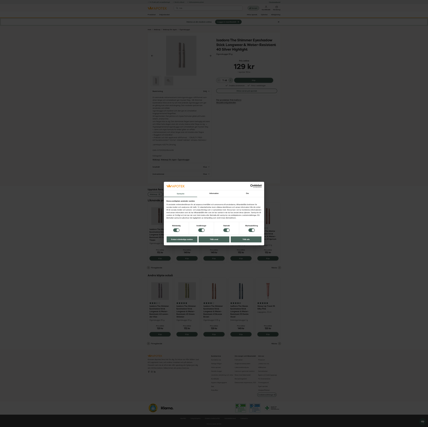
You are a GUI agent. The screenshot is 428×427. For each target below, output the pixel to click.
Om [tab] (247, 193)
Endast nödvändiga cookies (182, 239)
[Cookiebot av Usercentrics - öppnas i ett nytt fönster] (252, 186)
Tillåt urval (214, 239)
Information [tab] (214, 193)
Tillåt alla (246, 239)
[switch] (201, 230)
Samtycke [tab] (180, 194)
